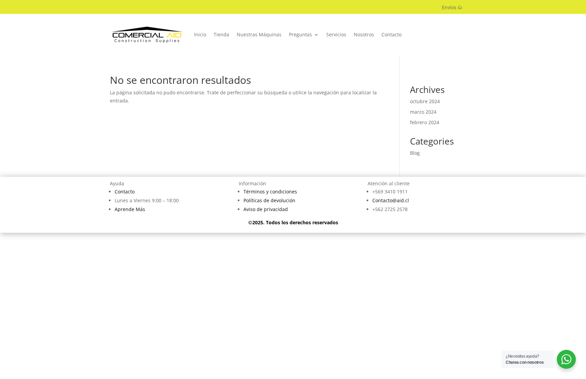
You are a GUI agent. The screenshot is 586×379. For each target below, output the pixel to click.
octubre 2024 (425, 101)
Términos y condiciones (270, 191)
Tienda (221, 34)
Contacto (392, 34)
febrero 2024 (424, 122)
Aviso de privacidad (265, 209)
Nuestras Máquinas (259, 34)
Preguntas (300, 34)
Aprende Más (130, 209)
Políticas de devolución (269, 200)
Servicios (336, 34)
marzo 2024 (423, 112)
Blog (415, 153)
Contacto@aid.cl (390, 200)
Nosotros (364, 34)
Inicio (200, 34)
